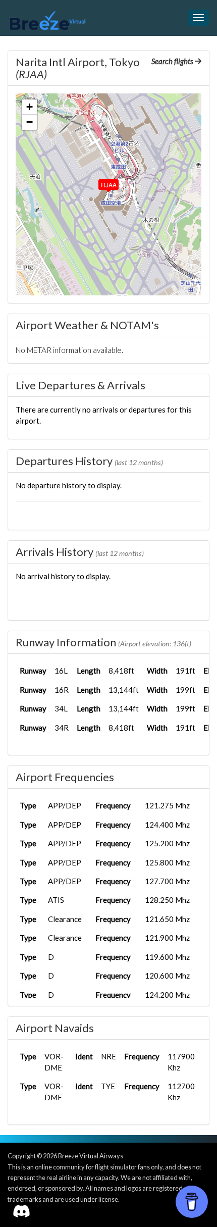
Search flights (173, 61)
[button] (101, 182)
